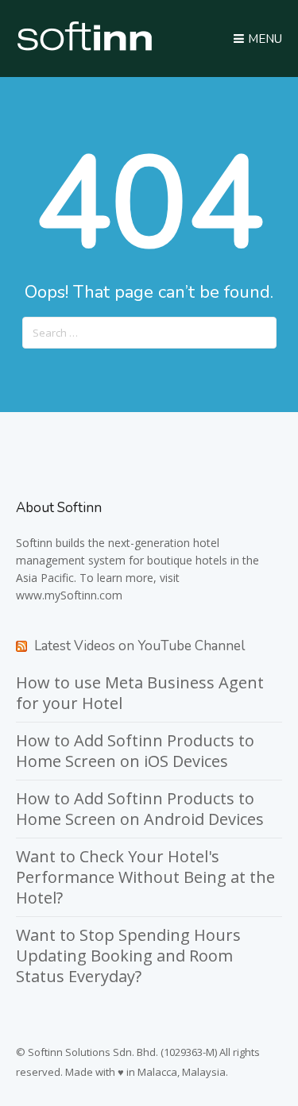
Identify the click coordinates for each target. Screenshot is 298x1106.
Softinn (34, 542)
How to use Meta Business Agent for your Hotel (140, 693)
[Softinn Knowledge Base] (84, 47)
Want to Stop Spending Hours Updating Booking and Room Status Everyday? (128, 955)
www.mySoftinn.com (69, 595)
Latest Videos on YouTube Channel (139, 646)
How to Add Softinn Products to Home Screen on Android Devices (140, 809)
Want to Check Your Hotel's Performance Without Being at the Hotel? (145, 877)
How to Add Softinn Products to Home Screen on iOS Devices (135, 751)
